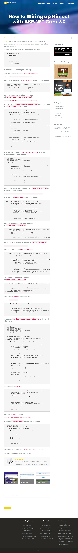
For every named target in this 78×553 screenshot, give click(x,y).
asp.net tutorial (22, 453)
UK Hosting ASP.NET (26, 539)
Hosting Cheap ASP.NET (27, 533)
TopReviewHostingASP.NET (64, 524)
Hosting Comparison (52, 3)
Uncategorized (58, 117)
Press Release (62, 3)
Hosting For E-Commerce (27, 535)
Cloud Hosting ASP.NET (27, 524)
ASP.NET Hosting (10, 453)
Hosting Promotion (59, 108)
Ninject (5, 41)
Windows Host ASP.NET (45, 528)
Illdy (40, 550)
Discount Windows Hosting (28, 538)
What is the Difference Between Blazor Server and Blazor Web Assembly (62, 128)
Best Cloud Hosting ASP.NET (28, 528)
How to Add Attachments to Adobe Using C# (63, 137)
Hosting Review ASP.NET (45, 533)
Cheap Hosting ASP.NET (27, 525)
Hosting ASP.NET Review (27, 531)
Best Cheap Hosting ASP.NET (46, 531)
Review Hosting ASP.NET (45, 530)
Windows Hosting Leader (27, 527)
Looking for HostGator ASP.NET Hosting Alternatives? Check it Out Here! (62, 132)
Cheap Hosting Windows (45, 524)
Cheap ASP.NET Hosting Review (46, 538)
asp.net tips (16, 453)
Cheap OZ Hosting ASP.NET (46, 536)
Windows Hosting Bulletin (45, 527)
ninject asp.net (29, 453)
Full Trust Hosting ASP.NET (45, 535)
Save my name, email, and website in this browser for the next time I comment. (21, 495)
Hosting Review (41, 3)
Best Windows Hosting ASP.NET (29, 536)
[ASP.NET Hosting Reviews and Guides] (10, 2)
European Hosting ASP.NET (28, 530)
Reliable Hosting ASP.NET (45, 525)
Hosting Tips (71, 3)
